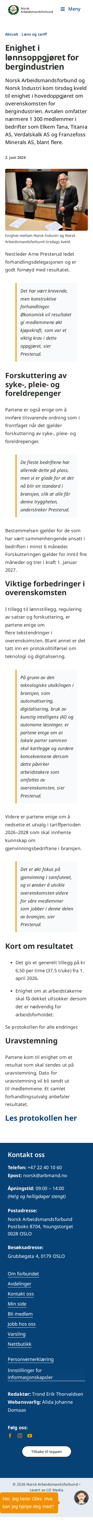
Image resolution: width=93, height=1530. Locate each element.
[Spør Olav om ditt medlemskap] (81, 1498)
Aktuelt (11, 34)
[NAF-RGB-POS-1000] (30, 7)
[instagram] (20, 1435)
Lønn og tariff (34, 34)
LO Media (55, 1489)
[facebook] (10, 1435)
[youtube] (29, 1435)
